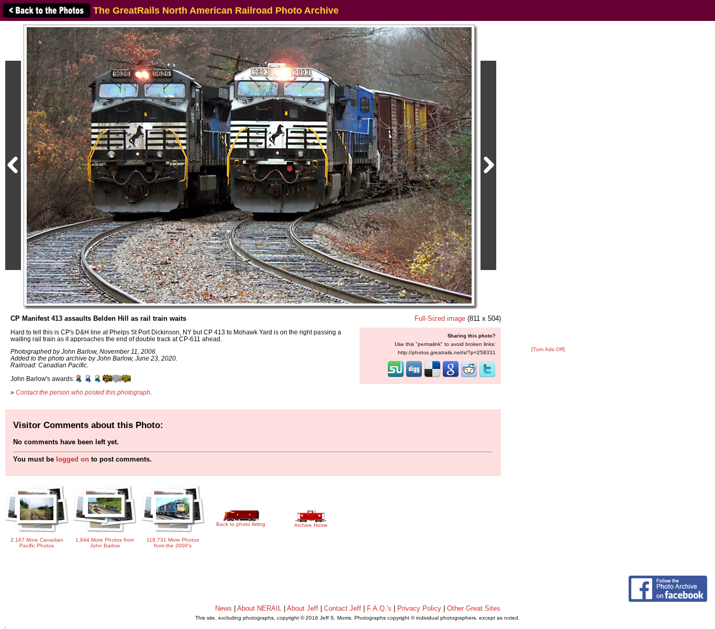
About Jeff (302, 608)
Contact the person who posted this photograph (83, 392)
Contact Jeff (342, 608)
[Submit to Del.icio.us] (432, 376)
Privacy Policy (419, 608)
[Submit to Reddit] (469, 376)
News (223, 608)
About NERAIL (259, 608)
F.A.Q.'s (379, 608)
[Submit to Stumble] (395, 376)
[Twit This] (487, 376)
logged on (72, 459)
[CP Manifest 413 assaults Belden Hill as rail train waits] (249, 165)
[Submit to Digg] (414, 376)
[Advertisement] (548, 184)
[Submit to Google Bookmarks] (450, 376)
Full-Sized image (440, 318)
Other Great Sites (473, 608)
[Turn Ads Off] (548, 349)
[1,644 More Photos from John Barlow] (105, 530)
